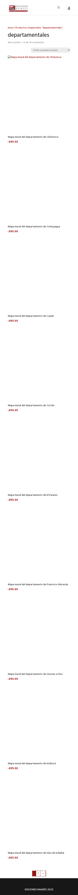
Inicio (10, 28)
